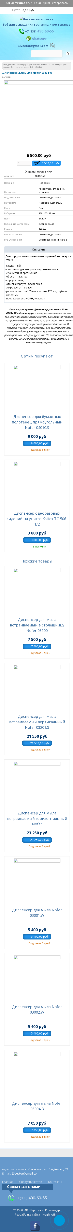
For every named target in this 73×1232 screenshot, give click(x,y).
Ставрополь (60, 3)
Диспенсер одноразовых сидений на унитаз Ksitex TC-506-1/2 (37, 519)
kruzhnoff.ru (50, 1214)
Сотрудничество (30, 1182)
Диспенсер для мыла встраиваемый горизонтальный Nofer (37, 818)
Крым (46, 3)
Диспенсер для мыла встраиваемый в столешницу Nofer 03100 (37, 625)
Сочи (37, 3)
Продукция (9, 64)
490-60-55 (39, 31)
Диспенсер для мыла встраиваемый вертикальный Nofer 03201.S (37, 722)
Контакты (55, 1182)
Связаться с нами (24, 1186)
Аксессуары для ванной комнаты (33, 64)
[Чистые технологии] (37, 20)
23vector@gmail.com (32, 46)
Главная (7, 1182)
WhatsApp (39, 38)
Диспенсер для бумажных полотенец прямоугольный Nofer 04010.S (37, 422)
